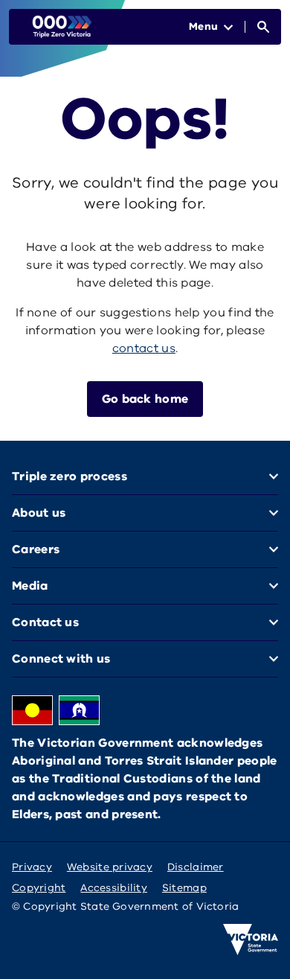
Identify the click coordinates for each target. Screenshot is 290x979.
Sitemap (184, 888)
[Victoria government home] (250, 939)
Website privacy (109, 867)
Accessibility (113, 888)
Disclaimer (195, 867)
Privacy (32, 867)
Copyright (38, 888)
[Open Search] (263, 27)
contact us (143, 348)
